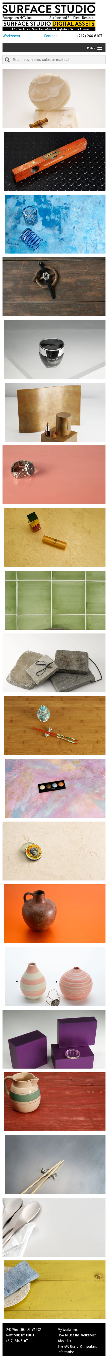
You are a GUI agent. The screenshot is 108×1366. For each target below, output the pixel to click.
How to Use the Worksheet (77, 1335)
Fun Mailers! (66, 1358)
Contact (50, 35)
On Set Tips (66, 1363)
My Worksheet (68, 1330)
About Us (64, 1341)
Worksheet (11, 35)
